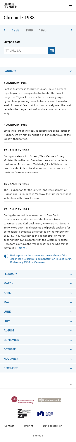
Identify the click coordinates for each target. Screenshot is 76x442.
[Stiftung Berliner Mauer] (47, 413)
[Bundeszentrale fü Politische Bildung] (24, 400)
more (21, 248)
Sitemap (38, 435)
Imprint (28, 425)
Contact (9, 425)
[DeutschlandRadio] (51, 400)
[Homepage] (10, 6)
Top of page (71, 384)
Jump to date (12, 42)
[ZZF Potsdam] (26, 413)
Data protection (52, 425)
